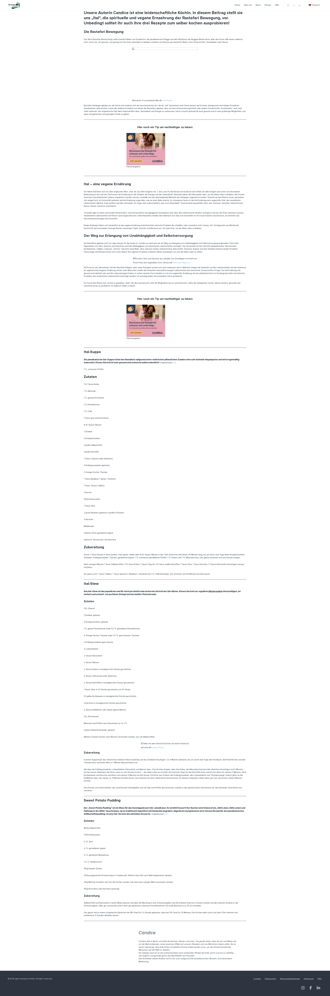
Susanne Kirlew (157, 747)
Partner (268, 5)
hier (174, 362)
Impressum (309, 978)
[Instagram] (288, 5)
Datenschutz (270, 978)
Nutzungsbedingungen (290, 978)
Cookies (257, 978)
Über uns (248, 5)
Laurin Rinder (166, 100)
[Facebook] (294, 5)
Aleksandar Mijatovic (181, 262)
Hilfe (277, 5)
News (258, 5)
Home (237, 5)
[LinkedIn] (300, 5)
